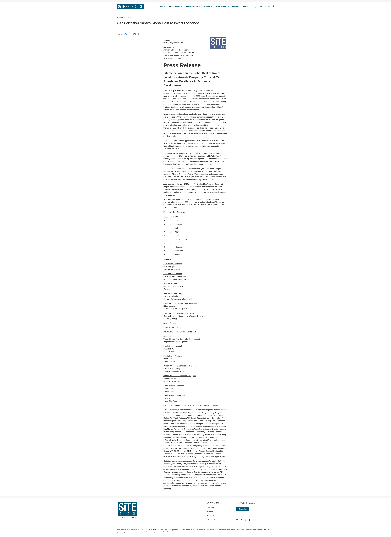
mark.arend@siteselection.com (176, 50)
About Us (210, 515)
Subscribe (206, 7)
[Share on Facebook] (125, 34)
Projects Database (221, 7)
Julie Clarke (266, 530)
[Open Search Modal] (255, 7)
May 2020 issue (198, 96)
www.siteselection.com (172, 58)
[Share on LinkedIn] (134, 34)
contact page (138, 532)
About (245, 7)
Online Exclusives (174, 7)
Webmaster (170, 532)
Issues (161, 7)
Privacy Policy (212, 519)
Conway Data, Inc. (153, 530)
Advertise (235, 7)
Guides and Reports (191, 7)
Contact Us (211, 508)
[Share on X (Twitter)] (130, 34)
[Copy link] (139, 34)
